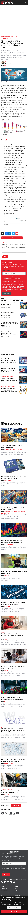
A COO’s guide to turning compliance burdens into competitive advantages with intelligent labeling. (13, 483)
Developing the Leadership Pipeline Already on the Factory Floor (12, 791)
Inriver (6, 670)
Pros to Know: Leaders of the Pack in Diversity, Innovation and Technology (9, 390)
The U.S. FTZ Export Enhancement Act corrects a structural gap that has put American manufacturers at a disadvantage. (13, 516)
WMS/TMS (3, 475)
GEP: (6, 140)
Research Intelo (8, 763)
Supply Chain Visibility (7, 538)
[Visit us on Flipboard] (14, 813)
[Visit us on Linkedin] (10, 813)
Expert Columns (5, 506)
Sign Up (6, 293)
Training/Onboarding (7, 376)
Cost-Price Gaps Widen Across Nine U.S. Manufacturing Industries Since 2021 (8, 333)
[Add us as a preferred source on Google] (16, 233)
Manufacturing (7, 38)
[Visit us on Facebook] (2, 813)
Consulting (4, 758)
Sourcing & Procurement (9, 36)
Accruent (6, 639)
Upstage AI (7, 606)
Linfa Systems (8, 480)
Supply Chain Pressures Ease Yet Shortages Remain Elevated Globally (12, 698)
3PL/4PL (3, 727)
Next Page (16, 805)
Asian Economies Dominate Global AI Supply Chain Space (9, 304)
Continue (14, 911)
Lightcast (7, 575)
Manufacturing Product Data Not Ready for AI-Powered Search (13, 667)
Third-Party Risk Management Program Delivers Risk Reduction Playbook (8, 360)
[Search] (21, 2)
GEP (5, 65)
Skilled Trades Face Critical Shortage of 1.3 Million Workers (14, 572)
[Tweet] (13, 233)
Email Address (6, 270)
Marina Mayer (8, 62)
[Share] (6, 233)
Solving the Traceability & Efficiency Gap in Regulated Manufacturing (9, 314)
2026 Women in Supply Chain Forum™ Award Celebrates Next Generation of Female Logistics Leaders (12, 730)
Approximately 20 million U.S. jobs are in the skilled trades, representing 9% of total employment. (12, 578)
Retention (4, 570)
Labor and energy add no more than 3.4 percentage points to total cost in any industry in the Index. (13, 547)
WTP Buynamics (8, 544)
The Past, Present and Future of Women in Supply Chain (9, 380)
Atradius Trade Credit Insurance (13, 449)
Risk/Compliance (5, 356)
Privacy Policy (12, 290)
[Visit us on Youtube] (17, 813)
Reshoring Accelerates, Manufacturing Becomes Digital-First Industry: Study (9, 370)
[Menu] (25, 2)
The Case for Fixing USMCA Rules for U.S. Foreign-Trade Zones (9, 323)
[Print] (2, 233)
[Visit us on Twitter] (6, 813)
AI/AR (2, 443)
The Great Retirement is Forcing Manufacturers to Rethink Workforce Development (12, 635)
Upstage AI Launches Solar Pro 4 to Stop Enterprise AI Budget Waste (13, 603)
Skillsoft (6, 794)
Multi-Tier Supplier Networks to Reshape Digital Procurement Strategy (13, 760)
